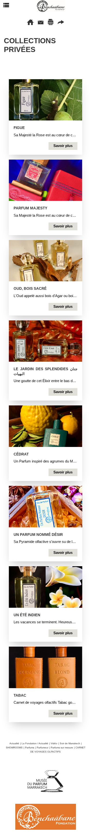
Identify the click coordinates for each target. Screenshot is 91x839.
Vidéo (54, 743)
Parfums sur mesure (62, 747)
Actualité (14, 743)
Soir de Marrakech (70, 743)
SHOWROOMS (14, 747)
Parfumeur (42, 747)
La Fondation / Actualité (35, 743)
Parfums (29, 747)
